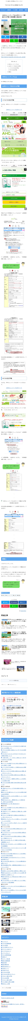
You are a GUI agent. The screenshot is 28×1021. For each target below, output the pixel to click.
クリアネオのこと (6, 951)
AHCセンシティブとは (13, 64)
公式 (15, 595)
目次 (12, 61)
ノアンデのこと (6, 953)
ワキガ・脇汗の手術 (7, 976)
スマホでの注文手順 (14, 68)
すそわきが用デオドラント (8, 974)
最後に (9, 71)
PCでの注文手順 (13, 70)
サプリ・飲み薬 (6, 958)
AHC (4, 595)
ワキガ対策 (5, 945)
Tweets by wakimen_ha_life (7, 998)
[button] (25, 988)
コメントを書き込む (14, 680)
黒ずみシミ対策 (6, 983)
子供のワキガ (5, 970)
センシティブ (9, 595)
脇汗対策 (4, 962)
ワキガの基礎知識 (6, 943)
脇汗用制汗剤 (5, 964)
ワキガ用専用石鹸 (6, 955)
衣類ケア (4, 957)
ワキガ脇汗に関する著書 (8, 981)
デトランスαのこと (7, 949)
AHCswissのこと (6, 592)
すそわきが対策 (6, 972)
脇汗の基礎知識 (6, 960)
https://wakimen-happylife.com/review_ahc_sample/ (13, 57)
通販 (19, 595)
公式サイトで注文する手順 (14, 66)
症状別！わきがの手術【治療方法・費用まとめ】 (14, 871)
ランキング (5, 941)
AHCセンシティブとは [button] (7, 81)
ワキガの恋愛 (5, 978)
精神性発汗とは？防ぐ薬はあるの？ (11, 803)
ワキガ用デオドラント (7, 947)
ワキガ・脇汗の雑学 (7, 980)
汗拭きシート (5, 968)
